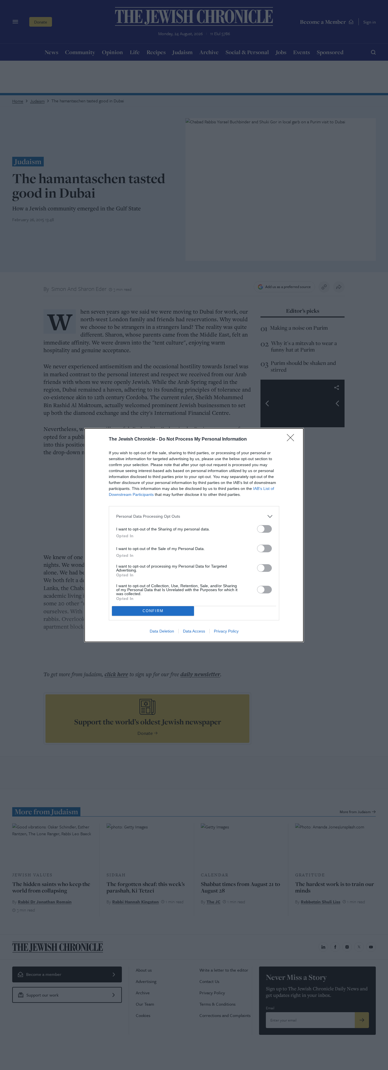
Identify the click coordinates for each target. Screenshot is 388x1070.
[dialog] (194, 535)
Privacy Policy (226, 631)
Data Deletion (162, 631)
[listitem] (194, 516)
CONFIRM (153, 611)
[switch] (264, 529)
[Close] (292, 439)
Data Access (194, 631)
